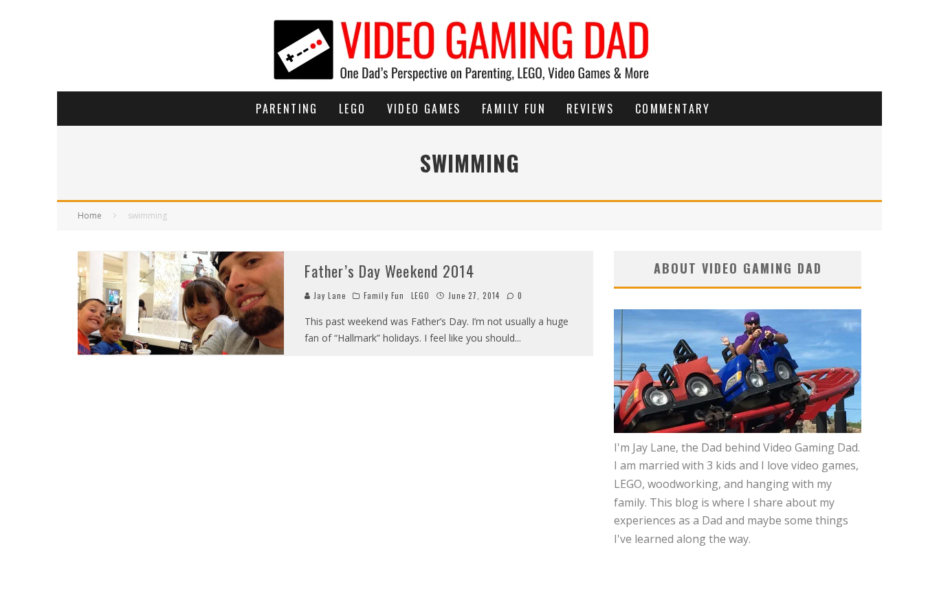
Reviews (590, 108)
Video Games (424, 108)
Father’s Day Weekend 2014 (390, 271)
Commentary (673, 108)
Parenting (287, 108)
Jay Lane (328, 295)
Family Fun (514, 108)
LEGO (352, 108)
